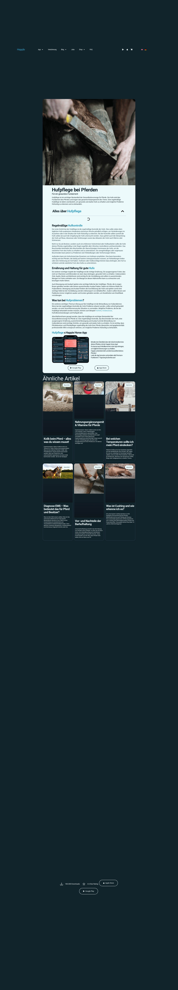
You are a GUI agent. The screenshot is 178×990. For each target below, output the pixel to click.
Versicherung (52, 49)
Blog (62, 49)
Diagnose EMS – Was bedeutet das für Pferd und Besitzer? (57, 509)
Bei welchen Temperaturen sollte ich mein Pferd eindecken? (120, 442)
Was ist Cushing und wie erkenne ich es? (120, 507)
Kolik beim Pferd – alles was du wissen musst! (57, 440)
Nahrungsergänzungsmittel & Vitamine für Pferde (91, 423)
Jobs (72, 49)
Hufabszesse (107, 311)
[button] (122, 211)
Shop (81, 49)
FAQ (91, 49)
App (39, 49)
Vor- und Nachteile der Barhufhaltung (88, 522)
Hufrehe (99, 311)
